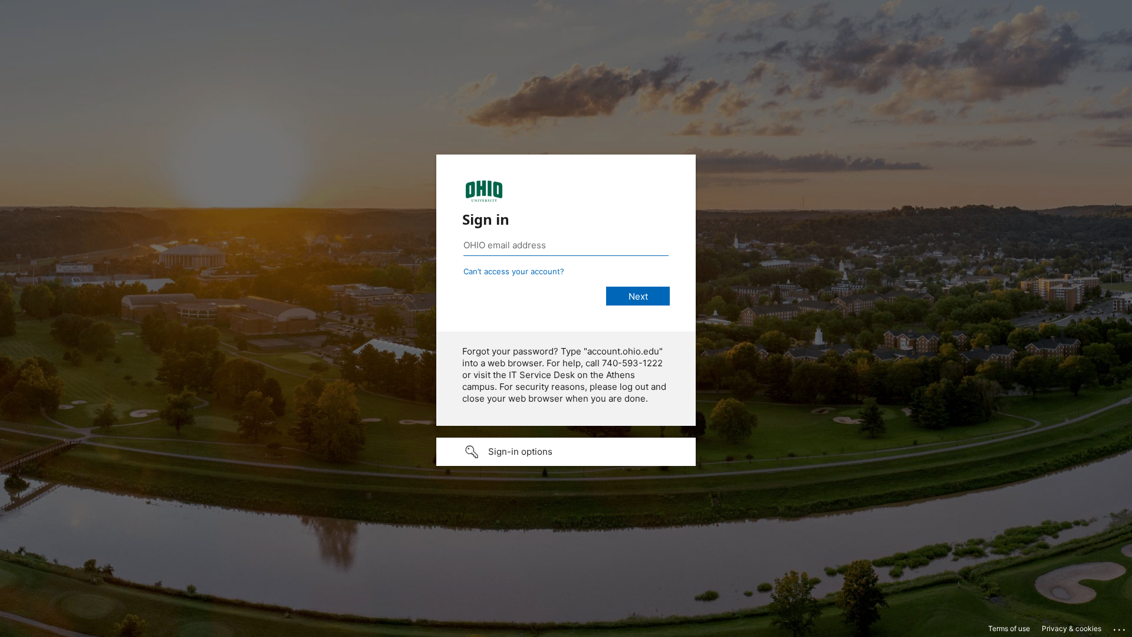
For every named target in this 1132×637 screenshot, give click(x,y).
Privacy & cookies (1071, 628)
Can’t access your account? (513, 271)
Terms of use (1009, 628)
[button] (566, 452)
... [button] (1120, 627)
